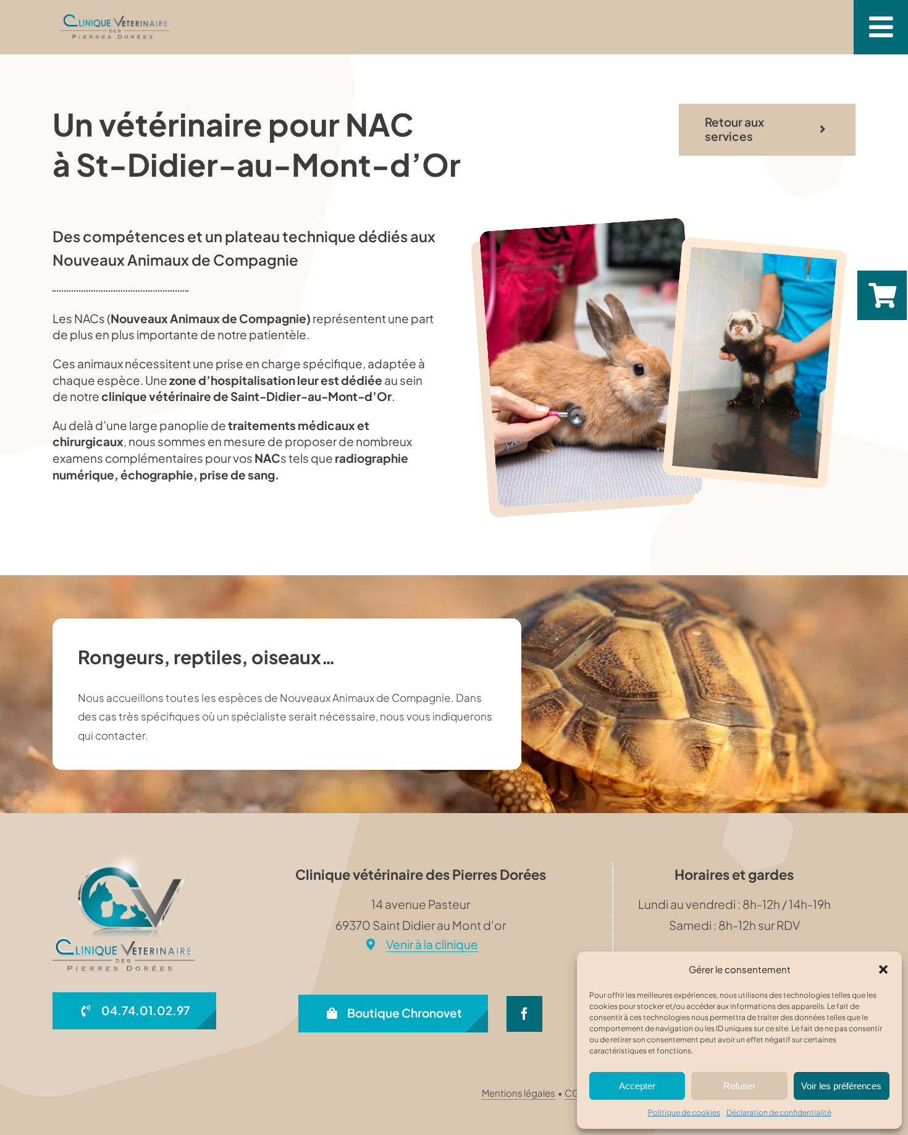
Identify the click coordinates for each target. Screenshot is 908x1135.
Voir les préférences (841, 1086)
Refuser (739, 1086)
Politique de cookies (684, 1112)
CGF (575, 1093)
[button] (883, 969)
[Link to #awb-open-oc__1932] (881, 27)
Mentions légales (518, 1093)
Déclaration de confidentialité (778, 1112)
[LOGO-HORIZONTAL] (115, 18)
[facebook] (524, 1014)
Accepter (637, 1086)
